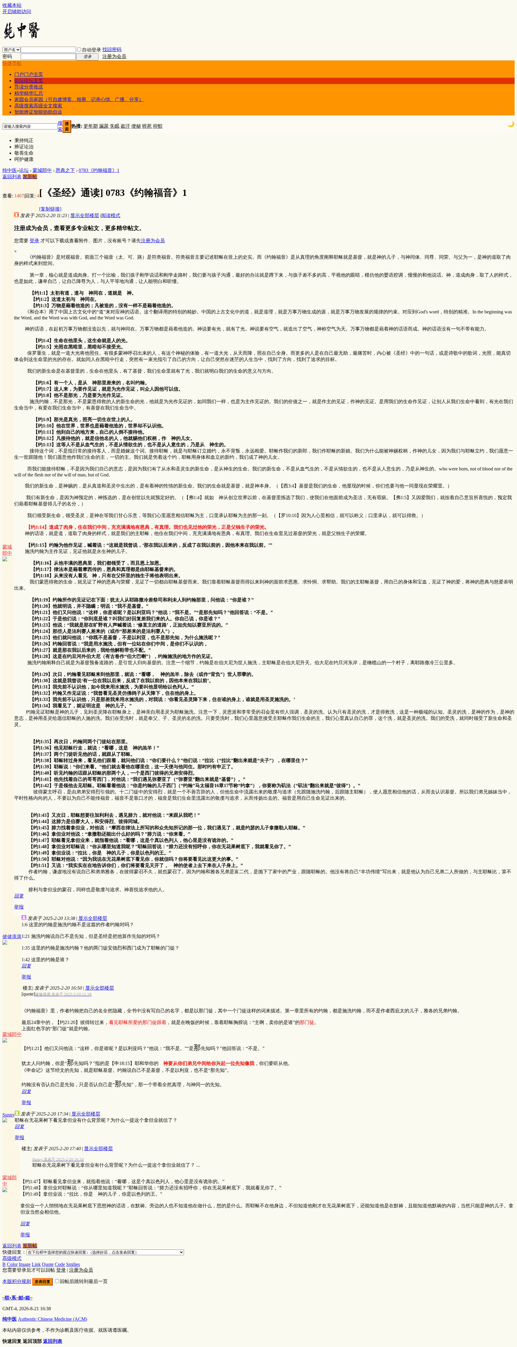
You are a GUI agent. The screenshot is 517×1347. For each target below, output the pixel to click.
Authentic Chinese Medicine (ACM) (52, 1319)
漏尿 (104, 126)
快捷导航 (12, 63)
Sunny (8, 1114)
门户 (28, 74)
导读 (28, 86)
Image (25, 1264)
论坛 (28, 80)
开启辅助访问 (16, 11)
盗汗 (125, 126)
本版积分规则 (16, 1281)
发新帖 (30, 176)
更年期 (90, 126)
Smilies (73, 1264)
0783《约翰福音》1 (99, 170)
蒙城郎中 (42, 170)
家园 (79, 99)
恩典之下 (65, 170)
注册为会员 (114, 56)
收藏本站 (12, 5)
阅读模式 (110, 215)
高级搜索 (38, 105)
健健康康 (12, 936)
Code (60, 1264)
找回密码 (111, 49)
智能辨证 (38, 112)
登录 (34, 240)
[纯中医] (21, 38)
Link (36, 1264)
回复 (19, 895)
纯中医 (9, 170)
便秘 (136, 126)
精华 (28, 93)
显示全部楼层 (84, 215)
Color (12, 1264)
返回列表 (12, 176)
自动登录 (91, 49)
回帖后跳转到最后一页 (84, 1281)
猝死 (147, 126)
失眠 (114, 126)
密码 (7, 56)
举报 (19, 906)
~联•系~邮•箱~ (17, 1297)
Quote (48, 1264)
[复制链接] (50, 208)
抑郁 (157, 126)
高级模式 (12, 1258)
